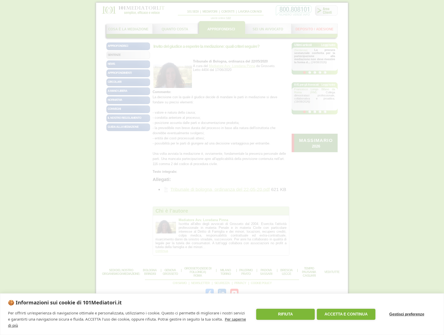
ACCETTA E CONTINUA (346, 314)
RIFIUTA (285, 314)
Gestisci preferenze (406, 314)
